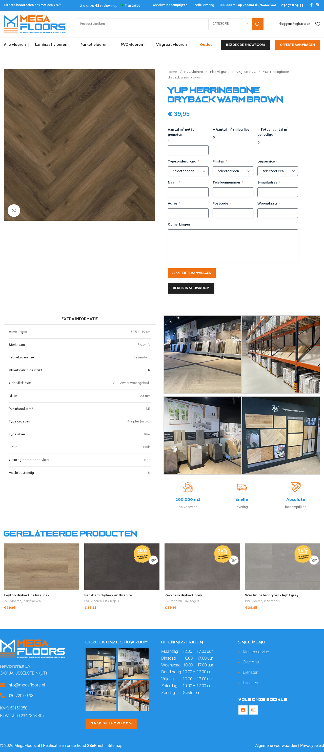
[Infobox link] (261, 5)
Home (173, 72)
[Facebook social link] (311, 5)
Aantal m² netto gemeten (181, 135)
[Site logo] (35, 24)
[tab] (80, 318)
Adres (174, 203)
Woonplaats (268, 203)
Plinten (220, 161)
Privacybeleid (312, 745)
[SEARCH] (258, 24)
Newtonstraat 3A (15, 666)
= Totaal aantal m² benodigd (273, 132)
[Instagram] (253, 710)
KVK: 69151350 (13, 707)
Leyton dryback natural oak (26, 595)
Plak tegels (111, 601)
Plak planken (32, 601)
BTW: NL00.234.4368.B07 (22, 715)
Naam (174, 182)
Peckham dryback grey (183, 595)
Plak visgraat (220, 72)
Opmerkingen (179, 224)
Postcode (222, 203)
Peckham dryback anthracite (108, 595)
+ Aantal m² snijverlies (231, 129)
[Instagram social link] (317, 5)
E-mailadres (268, 182)
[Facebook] (243, 710)
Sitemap (115, 745)
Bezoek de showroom (245, 45)
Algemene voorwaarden (276, 745)
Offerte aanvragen (297, 45)
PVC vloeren (194, 72)
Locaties (250, 682)
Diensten (250, 672)
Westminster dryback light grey (271, 595)
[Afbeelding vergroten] (14, 210)
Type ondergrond (183, 161)
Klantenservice (256, 651)
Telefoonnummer (228, 182)
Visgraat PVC (246, 72)
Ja (149, 370)
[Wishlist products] (318, 24)
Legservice (267, 161)
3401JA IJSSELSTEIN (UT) (23, 673)
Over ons (251, 661)
